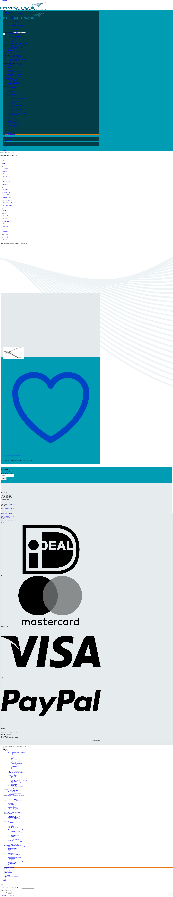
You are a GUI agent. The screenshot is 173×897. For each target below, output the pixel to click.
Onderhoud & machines (12, 144)
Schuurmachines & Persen (18, 108)
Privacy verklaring (6, 517)
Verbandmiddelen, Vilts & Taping (14, 128)
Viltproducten (12, 129)
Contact (5, 146)
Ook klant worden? (6, 513)
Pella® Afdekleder (13, 54)
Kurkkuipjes (14, 47)
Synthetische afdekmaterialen (16, 27)
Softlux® (13, 19)
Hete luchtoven (15, 110)
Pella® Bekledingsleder (14, 56)
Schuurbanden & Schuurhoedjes (17, 113)
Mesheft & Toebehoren (14, 81)
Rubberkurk (14, 41)
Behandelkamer (12, 125)
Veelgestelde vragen (6, 518)
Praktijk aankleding (16, 105)
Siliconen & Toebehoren (12, 75)
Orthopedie (8, 140)
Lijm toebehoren (13, 63)
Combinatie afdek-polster (15, 33)
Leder (7, 52)
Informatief (8, 145)
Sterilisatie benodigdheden (16, 124)
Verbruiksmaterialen (11, 120)
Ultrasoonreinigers (13, 71)
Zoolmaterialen (9, 12)
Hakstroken (14, 44)
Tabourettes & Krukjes (17, 98)
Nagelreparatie (12, 122)
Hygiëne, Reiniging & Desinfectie (14, 64)
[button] (4, 150)
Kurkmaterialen (12, 37)
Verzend (3, 478)
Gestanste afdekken (16, 31)
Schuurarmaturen (13, 114)
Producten (8, 142)
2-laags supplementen (17, 50)
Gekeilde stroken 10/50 (17, 46)
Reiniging (11, 67)
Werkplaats (11, 106)
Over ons (5, 136)
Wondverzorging (13, 130)
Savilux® (13, 15)
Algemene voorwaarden (7, 516)
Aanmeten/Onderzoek (14, 121)
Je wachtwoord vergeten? (7, 895)
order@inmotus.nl (9, 507)
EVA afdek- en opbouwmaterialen (17, 13)
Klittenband (11, 116)
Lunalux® (13, 24)
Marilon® (13, 17)
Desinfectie (11, 68)
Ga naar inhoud (4, 0)
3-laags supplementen (17, 51)
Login (10, 892)
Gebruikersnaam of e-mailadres (10, 887)
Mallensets (11, 118)
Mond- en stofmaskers (14, 83)
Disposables (8, 78)
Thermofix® (14, 21)
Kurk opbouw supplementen (19, 43)
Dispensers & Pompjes (14, 74)
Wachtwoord (5, 890)
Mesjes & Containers (13, 82)
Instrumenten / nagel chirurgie (14, 77)
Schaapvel (11, 58)
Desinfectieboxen (13, 72)
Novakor (13, 40)
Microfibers (14, 29)
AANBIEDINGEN (10, 134)
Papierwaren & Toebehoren (16, 85)
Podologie (8, 137)
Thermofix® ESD (15, 23)
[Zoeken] (4, 34)
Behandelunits (15, 101)
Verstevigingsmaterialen (15, 36)
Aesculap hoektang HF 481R (11, 458)
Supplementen (12, 48)
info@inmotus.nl (12, 504)
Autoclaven (14, 103)
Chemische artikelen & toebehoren (15, 59)
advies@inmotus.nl (12, 505)
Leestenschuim (12, 60)
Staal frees (11, 91)
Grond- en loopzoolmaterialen (16, 35)
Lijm (9, 62)
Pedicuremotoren (16, 99)
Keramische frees (13, 89)
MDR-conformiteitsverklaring (9, 520)
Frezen (7, 86)
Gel (12, 16)
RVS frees (10, 90)
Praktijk (10, 95)
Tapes (9, 132)
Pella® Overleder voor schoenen (17, 55)
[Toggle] (2, 158)
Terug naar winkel (10, 50)
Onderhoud (11, 126)
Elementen (8, 133)
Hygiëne (10, 66)
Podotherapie (9, 138)
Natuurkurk (14, 39)
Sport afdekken (15, 28)
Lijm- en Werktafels (16, 109)
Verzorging (11, 70)
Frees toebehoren (13, 93)
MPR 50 (13, 20)
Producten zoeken (8, 32)
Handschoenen (12, 79)
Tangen (10, 117)
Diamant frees (12, 87)
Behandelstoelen (15, 97)
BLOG (4, 141)
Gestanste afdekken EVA (18, 25)
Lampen (13, 102)
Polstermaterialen (13, 32)
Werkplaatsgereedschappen (13, 112)
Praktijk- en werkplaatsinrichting (14, 94)
